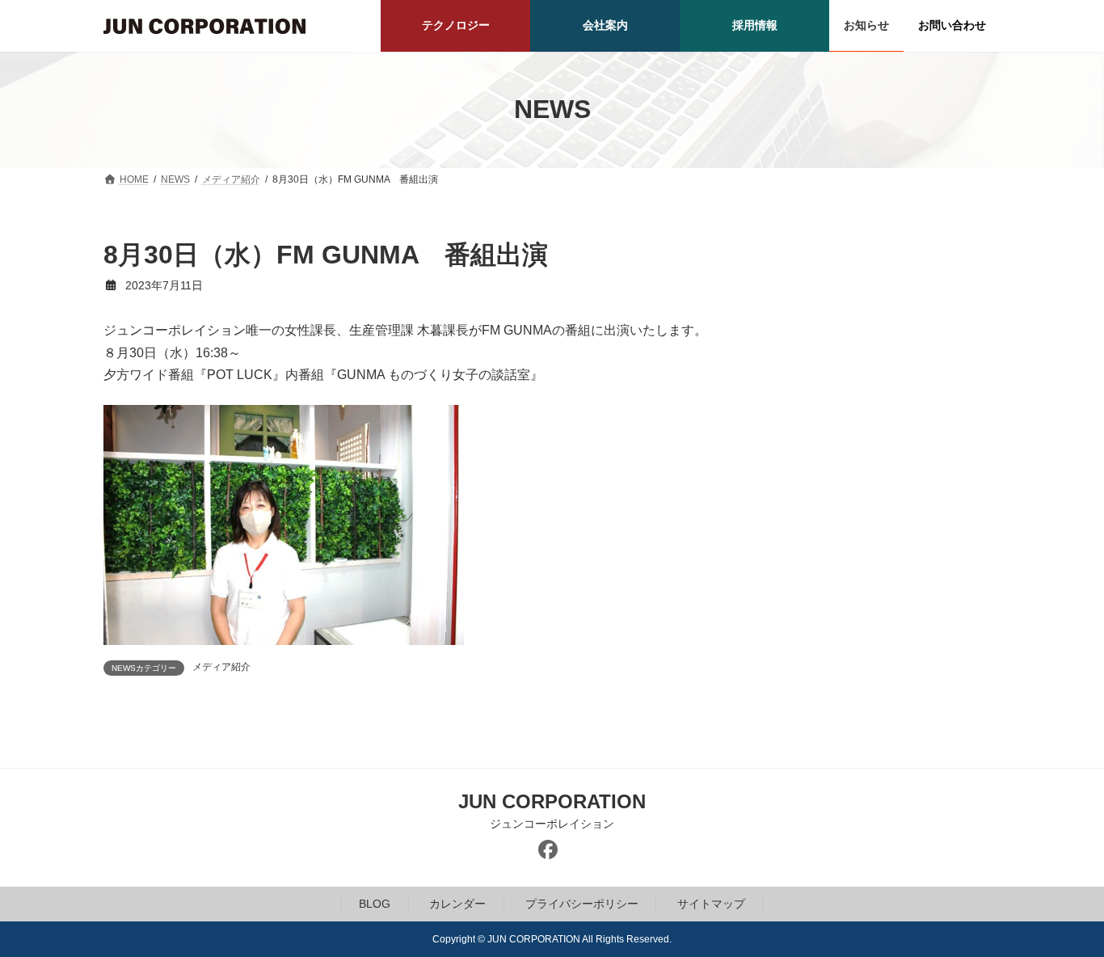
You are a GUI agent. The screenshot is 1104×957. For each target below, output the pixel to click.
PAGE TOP (1063, 912)
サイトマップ (711, 903)
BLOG (374, 903)
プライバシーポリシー (581, 903)
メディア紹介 (221, 666)
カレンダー (457, 903)
